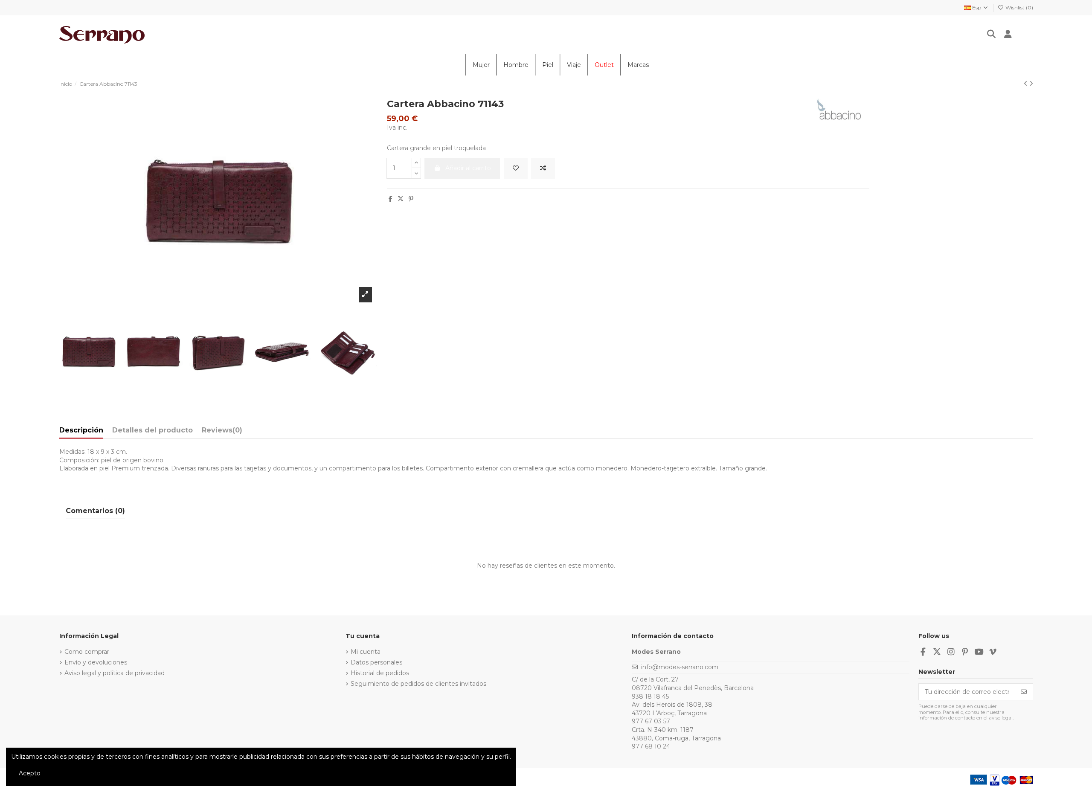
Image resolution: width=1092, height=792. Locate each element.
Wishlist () (1018, 7)
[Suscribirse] (1024, 692)
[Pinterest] (411, 199)
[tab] (222, 432)
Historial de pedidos (380, 673)
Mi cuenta (365, 652)
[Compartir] (390, 199)
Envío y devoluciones (95, 662)
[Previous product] (1026, 83)
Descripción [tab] (81, 430)
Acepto (30, 773)
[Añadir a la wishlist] (516, 168)
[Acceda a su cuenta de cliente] (1008, 35)
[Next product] (1031, 83)
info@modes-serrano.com (679, 667)
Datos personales (376, 662)
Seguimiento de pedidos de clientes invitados (418, 684)
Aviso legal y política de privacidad (114, 673)
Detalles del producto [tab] (152, 430)
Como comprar (86, 652)
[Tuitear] (401, 199)
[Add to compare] (543, 168)
